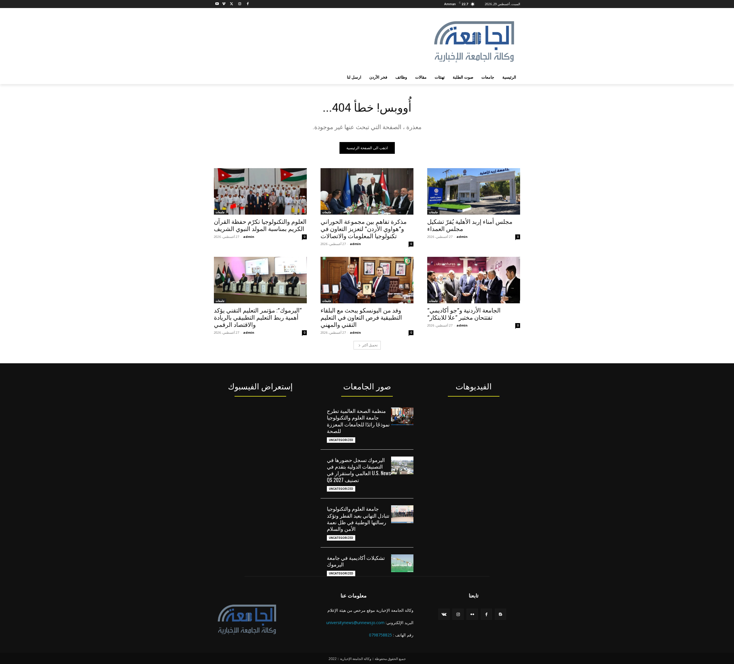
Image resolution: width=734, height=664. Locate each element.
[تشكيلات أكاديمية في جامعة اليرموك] (402, 563)
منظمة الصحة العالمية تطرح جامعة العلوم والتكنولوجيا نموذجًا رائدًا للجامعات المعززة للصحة (358, 420)
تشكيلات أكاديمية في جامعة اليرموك (356, 561)
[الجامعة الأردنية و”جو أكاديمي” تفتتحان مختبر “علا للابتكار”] (473, 280)
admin (462, 236)
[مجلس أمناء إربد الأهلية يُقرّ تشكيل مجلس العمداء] (473, 191)
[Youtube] (217, 4)
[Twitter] (232, 4)
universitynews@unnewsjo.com (355, 622)
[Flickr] (472, 614)
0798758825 (380, 635)
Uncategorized (341, 440)
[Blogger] (500, 614)
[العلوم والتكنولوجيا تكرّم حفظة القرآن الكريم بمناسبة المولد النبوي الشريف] (260, 191)
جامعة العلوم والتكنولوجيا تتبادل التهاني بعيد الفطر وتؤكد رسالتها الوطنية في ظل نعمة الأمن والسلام (358, 518)
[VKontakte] (444, 614)
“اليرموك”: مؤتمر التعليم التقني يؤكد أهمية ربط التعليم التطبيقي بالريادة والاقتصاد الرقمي (258, 317)
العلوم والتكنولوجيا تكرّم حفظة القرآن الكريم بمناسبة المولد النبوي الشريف (260, 225)
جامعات (433, 212)
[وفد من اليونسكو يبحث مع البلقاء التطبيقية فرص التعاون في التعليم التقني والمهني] (367, 280)
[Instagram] (239, 4)
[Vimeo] (223, 4)
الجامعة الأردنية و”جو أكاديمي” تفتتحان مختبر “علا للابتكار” (464, 314)
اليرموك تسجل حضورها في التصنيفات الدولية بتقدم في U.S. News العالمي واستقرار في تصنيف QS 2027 (359, 470)
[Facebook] (247, 4)
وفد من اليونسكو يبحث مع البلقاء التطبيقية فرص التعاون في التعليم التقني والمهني (361, 317)
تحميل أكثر (370, 345)
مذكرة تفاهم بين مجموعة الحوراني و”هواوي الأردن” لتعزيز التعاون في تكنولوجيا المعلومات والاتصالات (364, 229)
